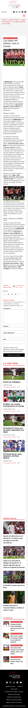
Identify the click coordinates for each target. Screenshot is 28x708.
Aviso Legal (14, 689)
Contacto (20, 686)
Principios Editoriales (14, 694)
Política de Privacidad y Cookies (14, 691)
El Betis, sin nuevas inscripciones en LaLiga (13, 405)
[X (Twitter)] (22, 12)
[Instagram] (16, 12)
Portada (4, 19)
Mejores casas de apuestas (14, 699)
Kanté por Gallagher (11, 382)
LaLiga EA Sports (14, 19)
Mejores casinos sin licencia (14, 702)
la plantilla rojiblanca (9, 147)
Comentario (7, 308)
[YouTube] (25, 12)
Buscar (5, 12)
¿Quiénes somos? (10, 686)
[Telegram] (19, 12)
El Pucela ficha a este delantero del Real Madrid (12, 456)
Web (4, 339)
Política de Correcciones (14, 697)
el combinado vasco (12, 258)
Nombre (6, 326)
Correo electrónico (9, 332)
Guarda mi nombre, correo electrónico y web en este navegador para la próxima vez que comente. (13, 349)
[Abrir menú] (24, 15)
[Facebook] (14, 12)
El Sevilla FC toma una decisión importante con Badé (13, 430)
